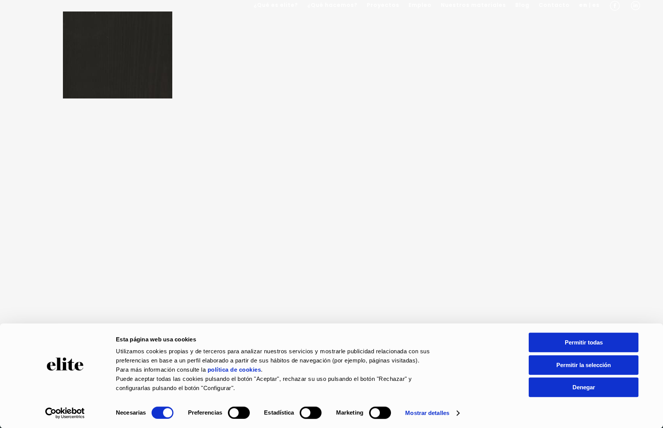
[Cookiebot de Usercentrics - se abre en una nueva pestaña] (65, 413)
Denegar (583, 387)
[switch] (239, 413)
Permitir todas (584, 342)
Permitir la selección (583, 365)
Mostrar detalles (427, 413)
